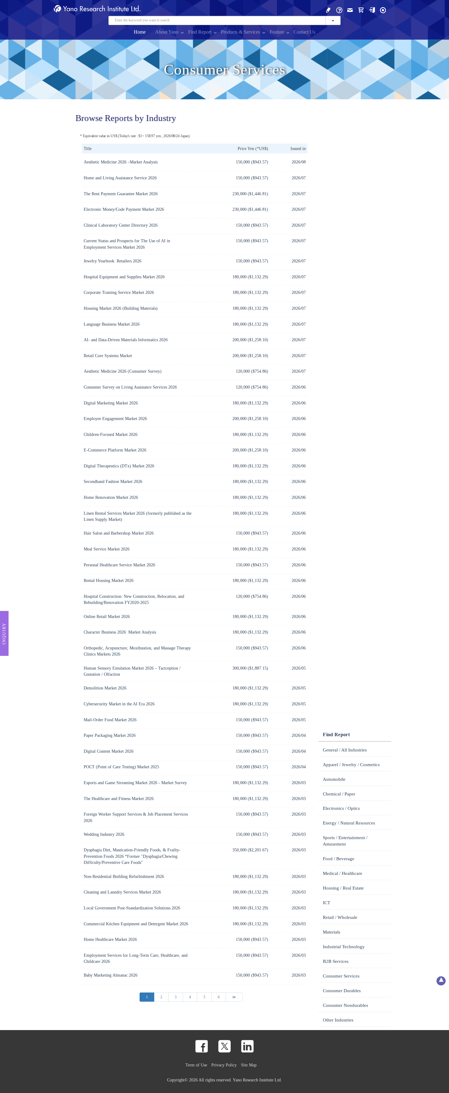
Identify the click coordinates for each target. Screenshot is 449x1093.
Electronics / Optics (341, 808)
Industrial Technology (344, 946)
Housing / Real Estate (343, 888)
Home (140, 32)
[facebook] (201, 1046)
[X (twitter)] (224, 1046)
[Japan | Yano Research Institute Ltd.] (383, 9)
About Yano (166, 32)
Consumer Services (341, 976)
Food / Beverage (338, 858)
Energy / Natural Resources (349, 823)
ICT (326, 902)
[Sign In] (372, 9)
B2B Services (336, 961)
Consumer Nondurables (345, 1005)
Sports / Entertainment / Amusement (345, 840)
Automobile (334, 779)
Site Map (249, 1064)
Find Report (199, 32)
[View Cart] (361, 9)
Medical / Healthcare (342, 873)
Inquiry (4, 633)
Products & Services (240, 32)
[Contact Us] (350, 9)
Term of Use (196, 1064)
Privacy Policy (224, 1064)
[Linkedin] (247, 1046)
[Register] (328, 9)
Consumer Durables (342, 990)
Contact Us (304, 32)
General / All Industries (345, 750)
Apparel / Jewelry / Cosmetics (351, 764)
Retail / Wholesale (340, 917)
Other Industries (338, 1020)
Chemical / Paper (339, 793)
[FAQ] (339, 9)
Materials (331, 932)
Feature (277, 32)
